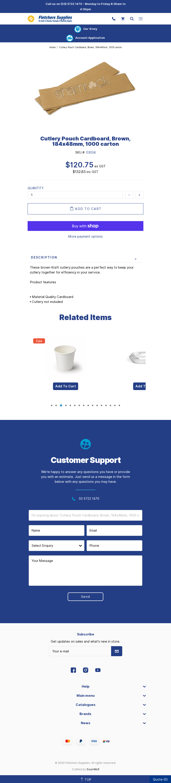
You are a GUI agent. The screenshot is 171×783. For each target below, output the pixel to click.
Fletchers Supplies (50, 18)
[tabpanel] (65, 366)
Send (85, 597)
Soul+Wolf (93, 769)
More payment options (85, 236)
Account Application (90, 37)
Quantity (36, 188)
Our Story (90, 29)
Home (52, 47)
